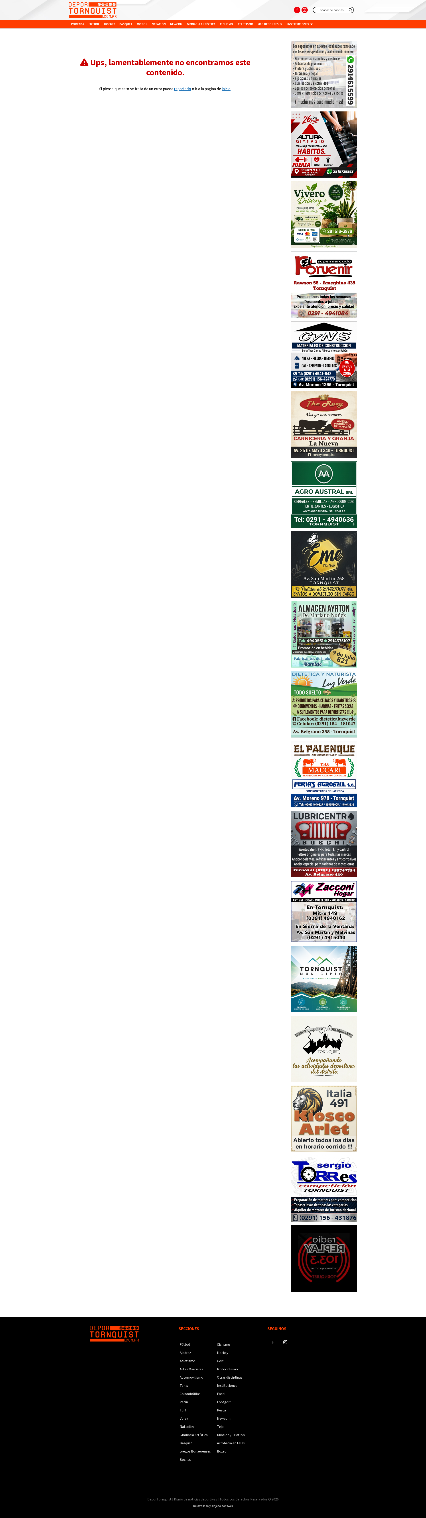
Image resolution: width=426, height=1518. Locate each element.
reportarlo (182, 89)
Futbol (94, 24)
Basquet (125, 24)
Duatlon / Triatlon (231, 1435)
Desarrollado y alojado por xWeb (213, 1506)
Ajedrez (185, 1352)
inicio (226, 89)
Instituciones (298, 24)
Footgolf (224, 1402)
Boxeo (222, 1451)
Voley (184, 1418)
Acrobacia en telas (231, 1443)
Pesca (221, 1410)
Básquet (186, 1443)
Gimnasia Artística (194, 1435)
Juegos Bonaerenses (195, 1451)
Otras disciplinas (229, 1377)
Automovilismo (191, 1377)
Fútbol (185, 1344)
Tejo (220, 1426)
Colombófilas (190, 1393)
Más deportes (268, 24)
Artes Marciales (191, 1369)
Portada (77, 24)
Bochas (185, 1459)
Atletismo (245, 24)
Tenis (184, 1385)
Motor (142, 24)
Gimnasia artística (201, 24)
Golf (220, 1361)
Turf (183, 1410)
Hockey (109, 24)
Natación (159, 24)
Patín (184, 1402)
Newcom (176, 24)
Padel (221, 1393)
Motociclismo (227, 1369)
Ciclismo (226, 24)
